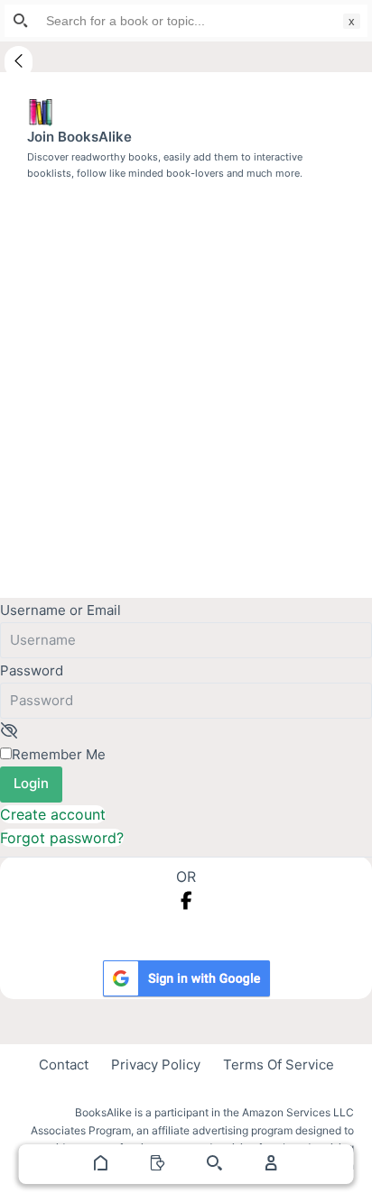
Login (31, 783)
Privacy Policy (155, 1064)
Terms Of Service (278, 1064)
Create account (53, 814)
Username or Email (60, 610)
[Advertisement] (186, 376)
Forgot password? (62, 838)
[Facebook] (186, 901)
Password (31, 670)
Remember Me (59, 754)
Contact (63, 1064)
